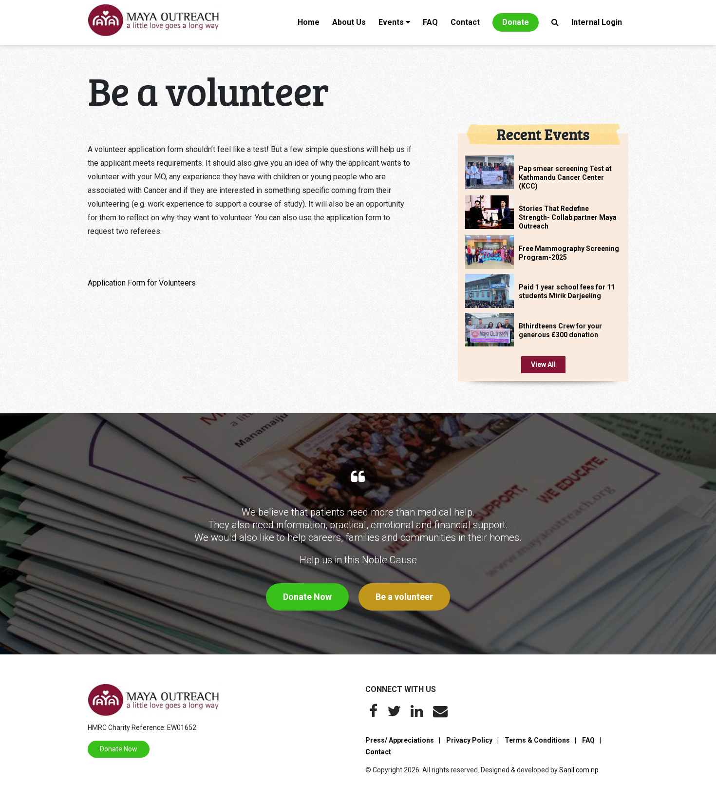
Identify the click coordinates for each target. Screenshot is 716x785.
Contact (465, 22)
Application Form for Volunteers (142, 282)
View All (543, 364)
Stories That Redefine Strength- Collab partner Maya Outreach (568, 217)
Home (309, 22)
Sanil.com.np (579, 770)
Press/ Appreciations (399, 740)
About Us (349, 22)
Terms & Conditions (537, 740)
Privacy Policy (469, 740)
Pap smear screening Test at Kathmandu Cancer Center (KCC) (565, 177)
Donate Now (307, 597)
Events (391, 22)
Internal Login (596, 22)
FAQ (430, 22)
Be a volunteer (404, 597)
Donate (515, 22)
